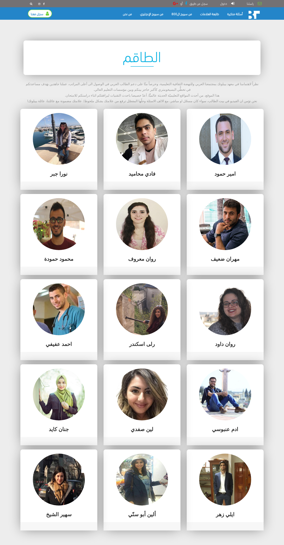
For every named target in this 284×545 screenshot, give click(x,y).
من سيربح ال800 (182, 14)
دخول (225, 3)
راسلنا (251, 3)
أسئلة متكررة (235, 14)
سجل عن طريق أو (193, 3)
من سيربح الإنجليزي (151, 14)
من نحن (127, 14)
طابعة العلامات (209, 14)
